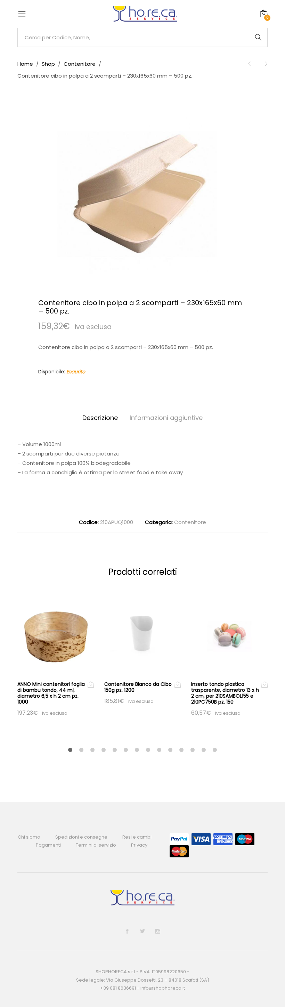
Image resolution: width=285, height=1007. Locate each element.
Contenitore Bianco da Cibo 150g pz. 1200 (138, 687)
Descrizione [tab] (100, 417)
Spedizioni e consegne (81, 837)
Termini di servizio (96, 845)
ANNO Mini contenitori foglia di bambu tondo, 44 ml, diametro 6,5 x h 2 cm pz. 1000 (51, 693)
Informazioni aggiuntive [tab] (166, 417)
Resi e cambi (137, 837)
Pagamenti (48, 845)
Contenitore (190, 522)
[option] (142, 194)
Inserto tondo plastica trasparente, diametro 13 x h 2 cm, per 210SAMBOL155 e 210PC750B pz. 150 (225, 693)
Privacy (139, 845)
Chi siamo (29, 837)
